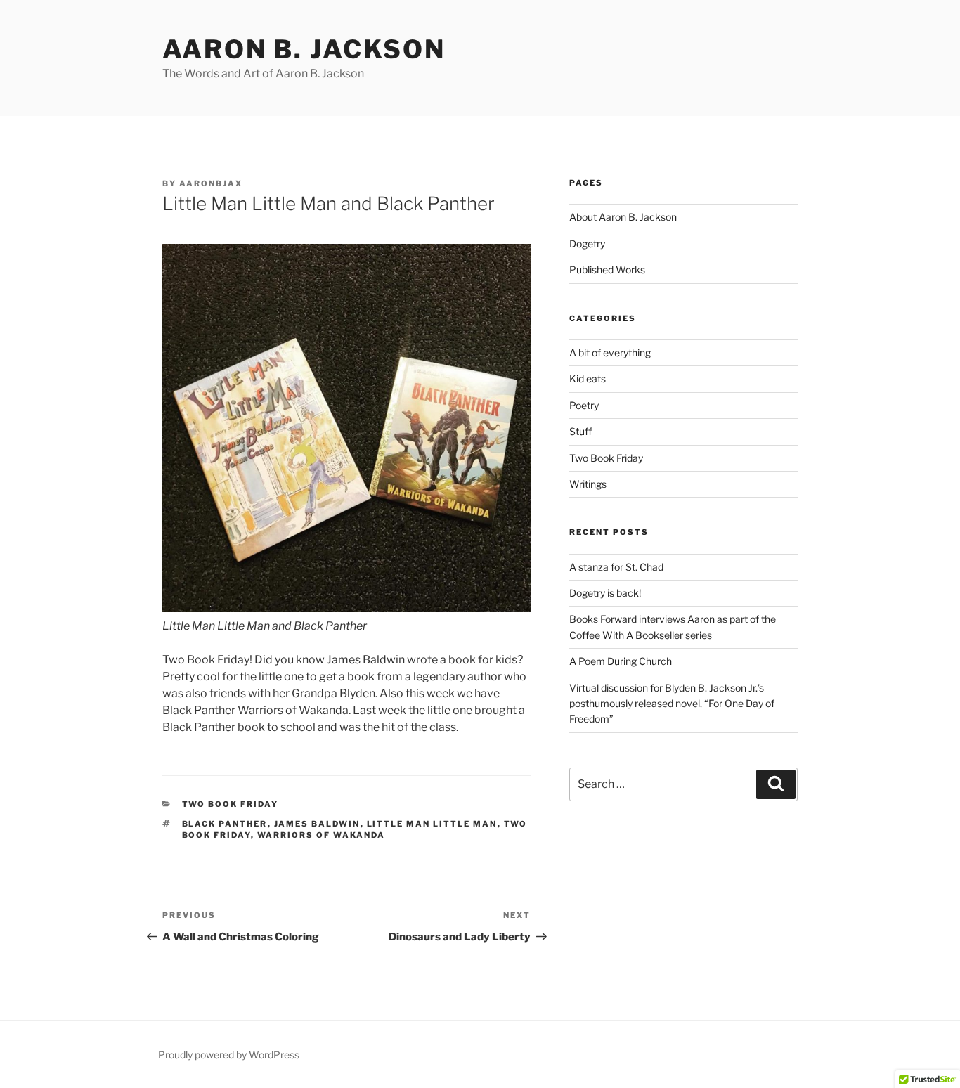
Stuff (580, 431)
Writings (588, 484)
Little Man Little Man (432, 824)
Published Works (607, 270)
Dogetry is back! (605, 593)
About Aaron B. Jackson (623, 217)
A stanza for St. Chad (616, 567)
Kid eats (587, 378)
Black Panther (225, 824)
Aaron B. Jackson (304, 49)
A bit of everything (610, 352)
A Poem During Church (620, 661)
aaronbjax (210, 183)
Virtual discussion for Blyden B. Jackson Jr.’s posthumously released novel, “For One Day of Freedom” (671, 703)
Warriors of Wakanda (321, 835)
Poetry (584, 405)
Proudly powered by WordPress (228, 1055)
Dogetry (587, 244)
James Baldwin (317, 824)
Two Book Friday (230, 804)
